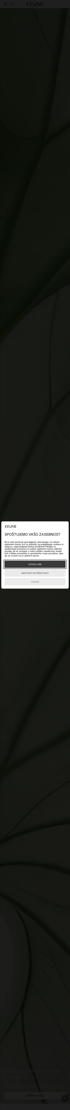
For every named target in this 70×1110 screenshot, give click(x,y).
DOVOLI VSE (35, 564)
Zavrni (35, 581)
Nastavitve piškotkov (35, 572)
